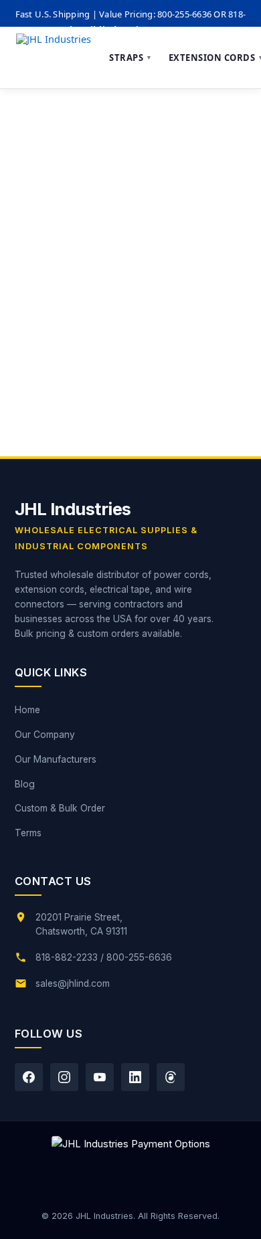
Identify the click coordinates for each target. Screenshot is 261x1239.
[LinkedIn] (135, 1077)
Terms (28, 833)
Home (27, 709)
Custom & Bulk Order (60, 808)
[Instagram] (64, 1077)
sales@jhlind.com (72, 983)
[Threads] (171, 1077)
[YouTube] (100, 1077)
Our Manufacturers (55, 759)
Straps (131, 58)
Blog (25, 784)
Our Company (45, 734)
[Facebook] (29, 1077)
